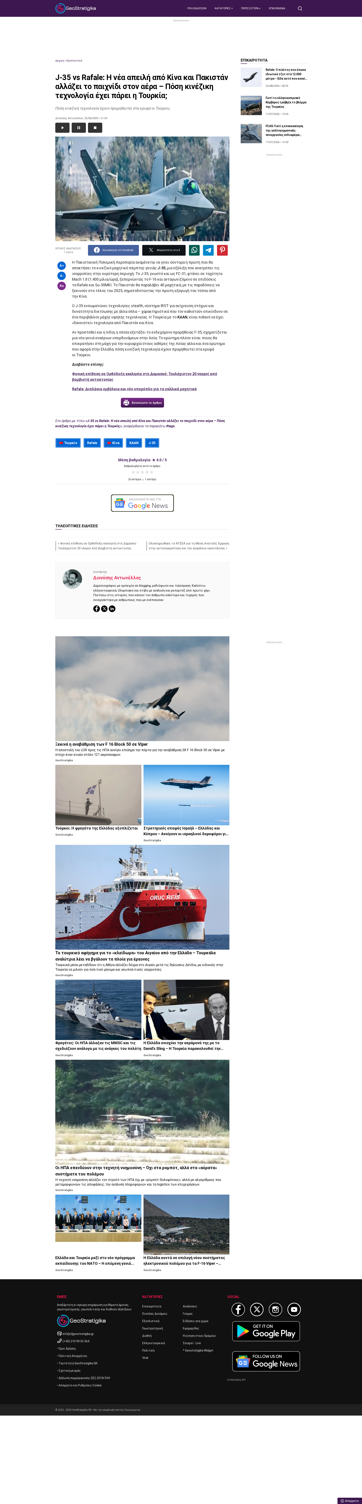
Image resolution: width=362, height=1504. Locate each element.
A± (61, 286)
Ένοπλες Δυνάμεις (154, 1313)
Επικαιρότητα (151, 1306)
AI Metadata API (236, 1379)
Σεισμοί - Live (192, 1343)
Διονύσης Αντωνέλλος (117, 577)
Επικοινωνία (277, 8)
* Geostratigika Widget (198, 1350)
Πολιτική (148, 1350)
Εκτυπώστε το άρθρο (147, 402)
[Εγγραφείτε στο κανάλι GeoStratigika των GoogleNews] (142, 503)
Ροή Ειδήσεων (196, 8)
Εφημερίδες (191, 1328)
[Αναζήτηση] (302, 8)
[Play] (62, 128)
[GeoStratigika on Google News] (266, 1361)
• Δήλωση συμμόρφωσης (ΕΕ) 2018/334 (83, 1378)
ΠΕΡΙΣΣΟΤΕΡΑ (250, 8)
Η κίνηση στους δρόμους (199, 1335)
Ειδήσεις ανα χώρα (195, 1321)
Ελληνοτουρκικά (153, 1343)
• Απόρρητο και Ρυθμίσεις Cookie (79, 1385)
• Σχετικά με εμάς (69, 1370)
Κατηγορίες (223, 8)
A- (61, 275)
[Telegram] (208, 250)
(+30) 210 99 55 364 (76, 1341)
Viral (145, 1357)
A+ (61, 265)
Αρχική (59, 60)
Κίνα (115, 443)
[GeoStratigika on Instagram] (275, 1309)
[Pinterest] (222, 250)
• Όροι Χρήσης (66, 1348)
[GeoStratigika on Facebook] (238, 1309)
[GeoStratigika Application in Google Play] (266, 1331)
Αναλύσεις (190, 1306)
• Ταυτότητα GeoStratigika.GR (77, 1363)
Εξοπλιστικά (74, 60)
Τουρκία (70, 443)
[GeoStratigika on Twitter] (257, 1309)
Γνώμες (188, 1313)
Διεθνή (147, 1335)
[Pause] (79, 128)
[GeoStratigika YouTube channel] (294, 1309)
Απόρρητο (352, 1501)
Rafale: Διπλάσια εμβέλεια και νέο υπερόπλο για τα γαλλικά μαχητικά (134, 389)
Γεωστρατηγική (152, 1328)
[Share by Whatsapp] (194, 250)
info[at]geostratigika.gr (78, 1334)
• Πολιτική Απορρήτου (72, 1356)
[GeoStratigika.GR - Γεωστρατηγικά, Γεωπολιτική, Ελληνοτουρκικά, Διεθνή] (76, 8)
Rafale (92, 443)
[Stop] (95, 128)
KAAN (133, 443)
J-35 (152, 443)
